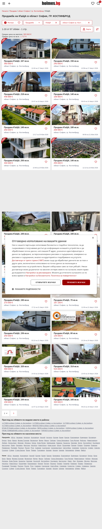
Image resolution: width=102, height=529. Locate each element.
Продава (13, 11)
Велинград (34, 440)
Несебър (34, 445)
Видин (41, 440)
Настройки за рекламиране (38, 272)
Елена (34, 443)
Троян (28, 450)
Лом (74, 461)
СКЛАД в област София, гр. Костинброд (80, 428)
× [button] (93, 238)
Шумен (77, 450)
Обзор (59, 445)
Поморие (94, 445)
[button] (26, 289)
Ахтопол (49, 437)
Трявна (33, 450)
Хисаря (55, 450)
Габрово (53, 440)
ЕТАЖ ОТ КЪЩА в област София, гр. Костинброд (19, 428)
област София (24, 11)
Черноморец (69, 450)
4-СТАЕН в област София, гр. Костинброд (16, 425)
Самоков (38, 448)
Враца (46, 440)
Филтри (9, 23)
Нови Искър (42, 445)
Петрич (46, 463)
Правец (80, 463)
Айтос (13, 437)
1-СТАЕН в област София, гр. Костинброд (16, 423)
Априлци (27, 437)
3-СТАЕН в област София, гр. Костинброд (77, 423)
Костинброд (87, 443)
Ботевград (92, 437)
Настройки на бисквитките (37, 275)
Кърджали (96, 443)
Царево (61, 450)
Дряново (21, 443)
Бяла (9, 440)
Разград (21, 448)
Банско (66, 437)
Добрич (4, 443)
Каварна (59, 443)
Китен (80, 443)
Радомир (14, 448)
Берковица (56, 455)
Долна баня (12, 443)
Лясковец (19, 445)
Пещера (53, 463)
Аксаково (19, 437)
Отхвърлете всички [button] (46, 282)
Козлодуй (36, 461)
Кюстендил (6, 445)
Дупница (28, 443)
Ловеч (13, 445)
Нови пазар (52, 445)
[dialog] (51, 264)
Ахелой (42, 437)
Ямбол (83, 450)
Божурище (84, 437)
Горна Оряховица (63, 440)
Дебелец (83, 440)
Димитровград (92, 440)
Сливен (90, 448)
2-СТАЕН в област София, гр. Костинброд (47, 423)
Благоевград (74, 437)
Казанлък (66, 443)
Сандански (46, 448)
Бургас (4, 440)
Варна (14, 440)
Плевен (80, 445)
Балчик (55, 437)
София (11, 450)
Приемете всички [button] (76, 282)
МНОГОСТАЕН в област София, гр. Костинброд (49, 425)
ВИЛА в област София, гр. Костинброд (51, 428)
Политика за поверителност (63, 275)
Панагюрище (32, 463)
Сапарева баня (56, 448)
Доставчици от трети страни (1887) (28, 260)
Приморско (6, 448)
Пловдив (87, 445)
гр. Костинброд (37, 11)
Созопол (5, 450)
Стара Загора (20, 450)
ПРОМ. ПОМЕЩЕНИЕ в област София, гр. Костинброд (21, 430)
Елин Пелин (41, 443)
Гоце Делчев (74, 440)
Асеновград (35, 437)
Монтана (27, 445)
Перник (73, 445)
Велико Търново (23, 440)
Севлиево (75, 448)
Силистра (83, 448)
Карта (88, 29)
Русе (32, 448)
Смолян (97, 448)
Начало (5, 11)
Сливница (85, 466)
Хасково (49, 450)
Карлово (74, 443)
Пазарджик (66, 445)
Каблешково (51, 443)
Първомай (5, 466)
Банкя (61, 437)
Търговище (41, 450)
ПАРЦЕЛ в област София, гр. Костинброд (56, 430)
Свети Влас (67, 448)
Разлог (27, 448)
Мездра (87, 461)
